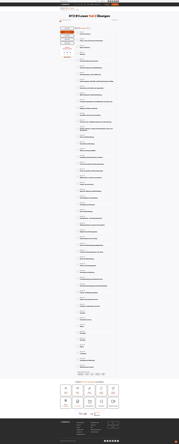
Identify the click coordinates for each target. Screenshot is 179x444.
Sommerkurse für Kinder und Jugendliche (92, 88)
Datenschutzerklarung (96, 429)
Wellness (82, 54)
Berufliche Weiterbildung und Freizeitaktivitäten (93, 286)
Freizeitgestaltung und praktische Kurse (91, 279)
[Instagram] (110, 1)
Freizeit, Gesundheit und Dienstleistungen (92, 164)
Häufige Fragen (80, 429)
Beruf (87, 374)
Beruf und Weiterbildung (87, 137)
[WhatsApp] (118, 1)
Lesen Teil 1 (67, 28)
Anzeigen (82, 313)
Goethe (97, 374)
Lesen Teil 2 (67, 32)
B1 (71, 9)
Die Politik (83, 333)
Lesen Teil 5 (67, 43)
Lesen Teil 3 (67, 35)
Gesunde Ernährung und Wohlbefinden (91, 68)
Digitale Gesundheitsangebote (88, 231)
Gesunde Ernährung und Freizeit (89, 61)
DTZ (69, 9)
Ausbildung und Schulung (87, 204)
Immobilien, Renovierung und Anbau (90, 115)
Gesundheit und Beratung (87, 144)
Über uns (79, 425)
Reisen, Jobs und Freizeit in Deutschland (91, 40)
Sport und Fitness (85, 47)
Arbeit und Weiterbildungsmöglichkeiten (91, 245)
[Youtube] (112, 1)
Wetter (82, 326)
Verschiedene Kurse (85, 319)
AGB (92, 427)
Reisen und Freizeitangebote (88, 265)
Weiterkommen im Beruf (87, 367)
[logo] (64, 4)
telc (92, 374)
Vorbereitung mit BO (63, 9)
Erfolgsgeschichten (81, 434)
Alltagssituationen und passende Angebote (92, 225)
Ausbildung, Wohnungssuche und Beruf (91, 157)
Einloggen (107, 4)
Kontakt (78, 427)
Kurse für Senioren (85, 34)
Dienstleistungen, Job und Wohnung (90, 74)
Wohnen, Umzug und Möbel (88, 150)
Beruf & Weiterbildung (86, 211)
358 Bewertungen (97, 414)
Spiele (101, 406)
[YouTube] (110, 441)
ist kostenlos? (115, 4)
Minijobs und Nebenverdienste (88, 108)
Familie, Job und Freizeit (87, 184)
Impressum (93, 425)
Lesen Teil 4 (67, 39)
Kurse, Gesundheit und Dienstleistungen (91, 171)
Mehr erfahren (67, 57)
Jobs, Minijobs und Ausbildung (89, 198)
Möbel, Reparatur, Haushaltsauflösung (91, 95)
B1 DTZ (65, 393)
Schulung (82, 340)
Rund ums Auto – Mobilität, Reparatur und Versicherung (95, 122)
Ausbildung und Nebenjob (87, 360)
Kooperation (79, 432)
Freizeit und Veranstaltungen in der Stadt (91, 252)
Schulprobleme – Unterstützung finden (91, 218)
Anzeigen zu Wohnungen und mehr (90, 306)
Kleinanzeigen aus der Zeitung (88, 238)
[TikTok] (108, 1)
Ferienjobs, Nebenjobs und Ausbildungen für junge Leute (96, 101)
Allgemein (80, 374)
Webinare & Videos (113, 406)
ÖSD (103, 374)
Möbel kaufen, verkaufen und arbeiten (91, 177)
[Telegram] (116, 1)
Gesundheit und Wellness (87, 272)
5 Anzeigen (83, 353)
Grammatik (89, 406)
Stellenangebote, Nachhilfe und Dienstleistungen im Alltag (96, 81)
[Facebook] (114, 1)
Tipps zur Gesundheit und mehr (89, 299)
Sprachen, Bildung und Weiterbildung (90, 191)
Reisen (82, 347)
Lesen (74, 9)
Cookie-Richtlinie (94, 432)
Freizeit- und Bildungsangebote (89, 292)
